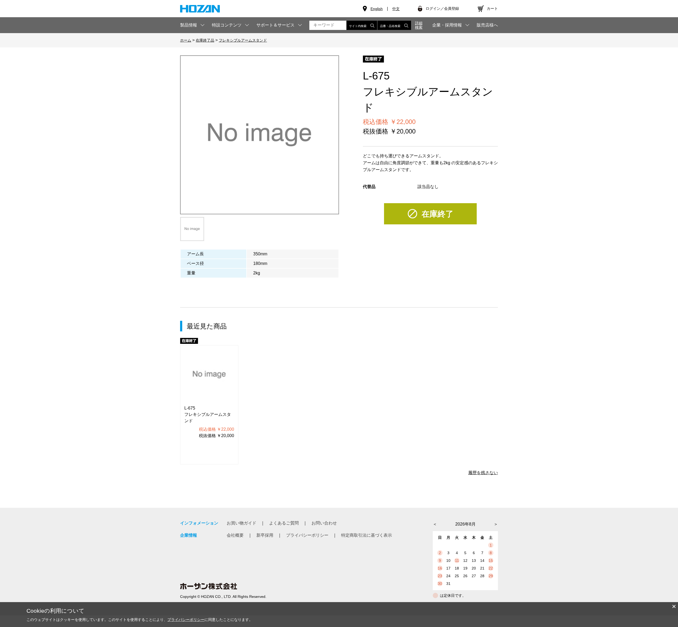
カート (492, 8)
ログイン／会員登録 (442, 8)
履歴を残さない (483, 472)
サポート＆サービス (275, 25)
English (377, 9)
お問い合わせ (324, 523)
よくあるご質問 (284, 523)
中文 (396, 9)
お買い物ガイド (241, 523)
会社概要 (235, 535)
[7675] (192, 229)
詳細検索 (418, 25)
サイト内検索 (358, 26)
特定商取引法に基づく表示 (366, 535)
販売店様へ (487, 25)
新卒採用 (264, 535)
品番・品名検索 (390, 26)
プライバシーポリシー (307, 535)
